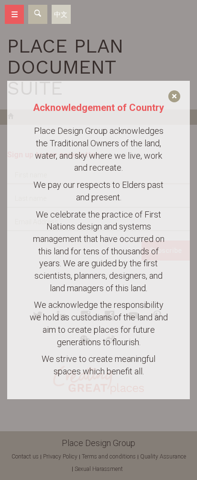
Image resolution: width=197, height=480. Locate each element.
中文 (60, 14)
